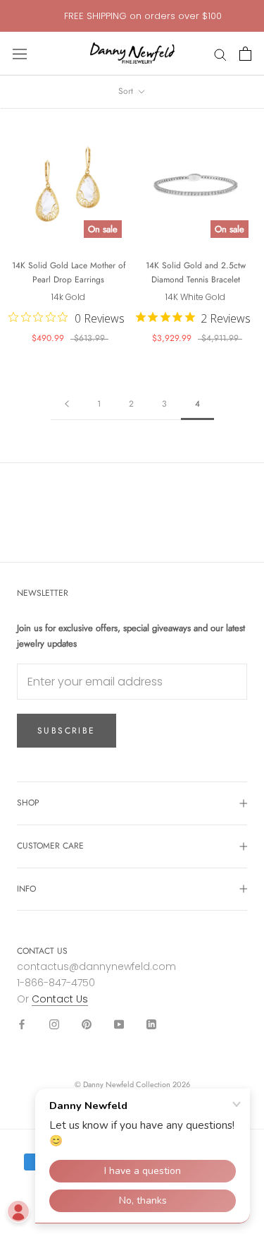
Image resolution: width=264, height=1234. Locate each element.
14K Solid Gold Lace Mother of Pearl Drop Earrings (68, 272)
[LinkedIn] (151, 1023)
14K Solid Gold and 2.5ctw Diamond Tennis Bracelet (196, 272)
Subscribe (66, 730)
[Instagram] (54, 1023)
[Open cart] (245, 54)
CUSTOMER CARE (50, 845)
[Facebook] (22, 1023)
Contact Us (60, 999)
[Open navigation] (20, 53)
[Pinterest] (87, 1023)
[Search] (220, 54)
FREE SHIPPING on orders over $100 (143, 16)
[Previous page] (67, 404)
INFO (26, 888)
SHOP (28, 802)
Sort (127, 91)
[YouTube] (119, 1023)
